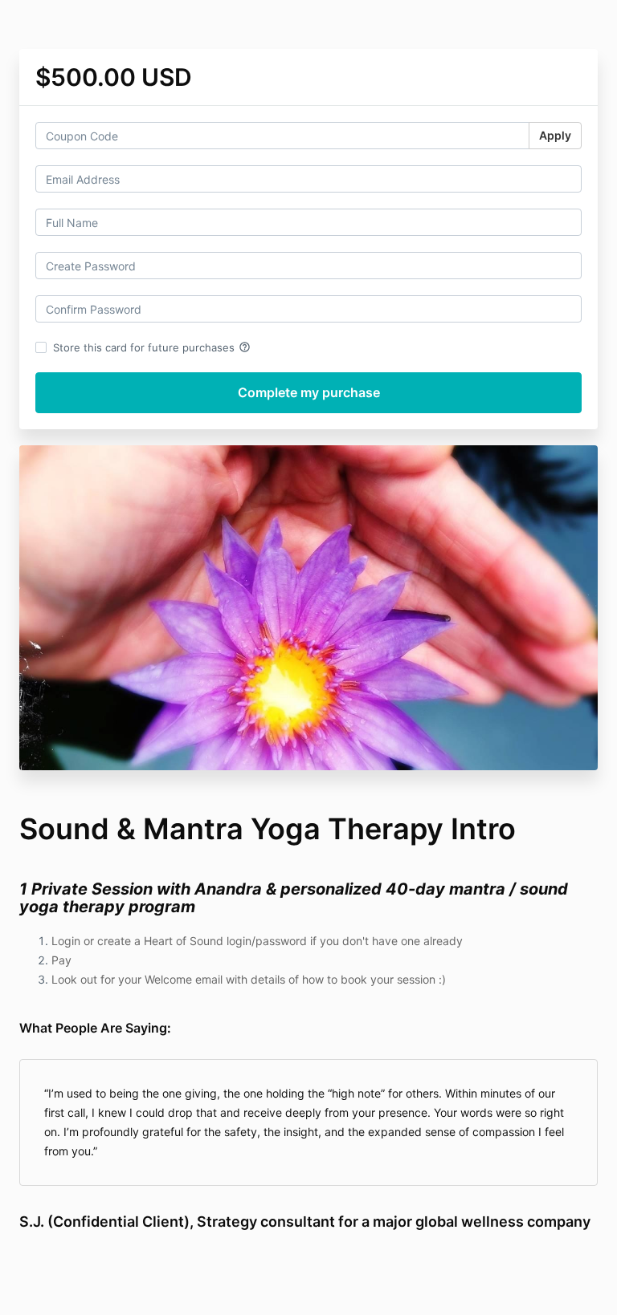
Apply (555, 135)
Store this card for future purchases (152, 347)
